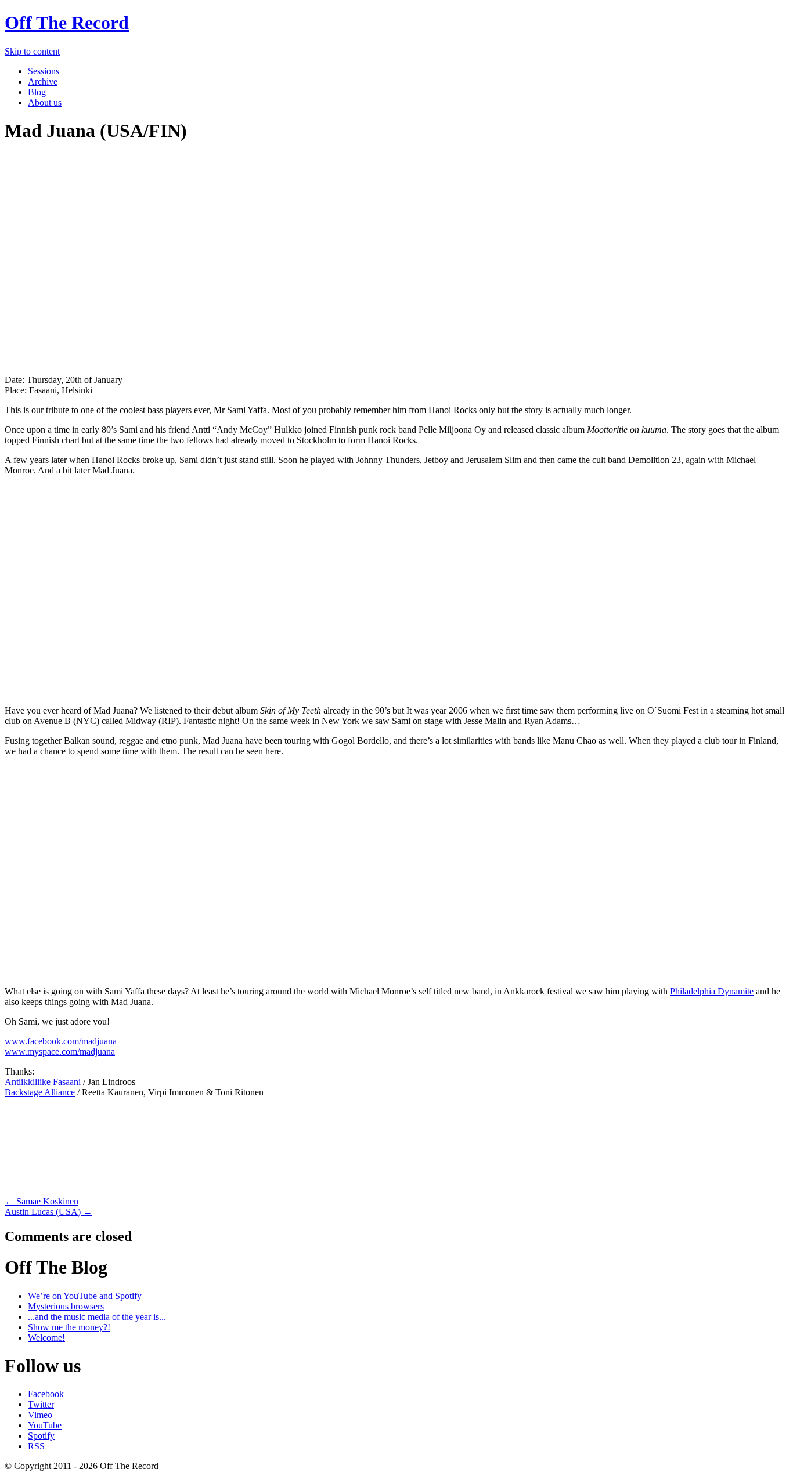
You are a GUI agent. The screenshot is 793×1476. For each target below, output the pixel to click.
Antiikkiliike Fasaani (43, 1082)
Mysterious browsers (66, 1306)
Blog (37, 92)
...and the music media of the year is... (97, 1317)
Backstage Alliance (40, 1092)
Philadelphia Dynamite (712, 991)
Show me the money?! (69, 1327)
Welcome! (46, 1338)
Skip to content (32, 51)
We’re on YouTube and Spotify (85, 1296)
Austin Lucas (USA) (48, 1212)
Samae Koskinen (41, 1201)
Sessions (43, 71)
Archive (42, 81)
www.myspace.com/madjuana (60, 1052)
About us (45, 102)
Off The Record (67, 22)
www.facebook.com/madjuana (61, 1041)
